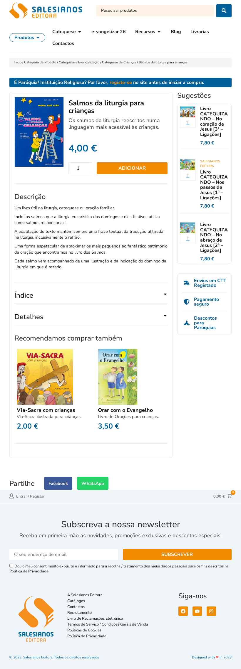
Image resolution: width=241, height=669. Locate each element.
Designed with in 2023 (212, 657)
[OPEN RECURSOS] (159, 31)
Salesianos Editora (210, 163)
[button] (91, 298)
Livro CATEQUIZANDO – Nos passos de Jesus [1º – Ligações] (214, 185)
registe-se (121, 82)
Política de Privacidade (86, 636)
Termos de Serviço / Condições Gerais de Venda (108, 624)
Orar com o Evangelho (125, 410)
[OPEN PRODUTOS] (38, 37)
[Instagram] (211, 611)
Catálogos (76, 601)
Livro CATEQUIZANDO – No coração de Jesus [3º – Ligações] (214, 121)
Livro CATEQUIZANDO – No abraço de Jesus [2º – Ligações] (214, 237)
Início (18, 62)
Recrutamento (79, 612)
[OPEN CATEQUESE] (79, 31)
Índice (23, 295)
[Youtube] (197, 611)
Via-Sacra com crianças (46, 410)
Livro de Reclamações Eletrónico (95, 618)
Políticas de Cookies (84, 630)
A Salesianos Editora (85, 595)
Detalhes (28, 316)
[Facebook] (183, 611)
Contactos (76, 606)
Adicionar (132, 168)
